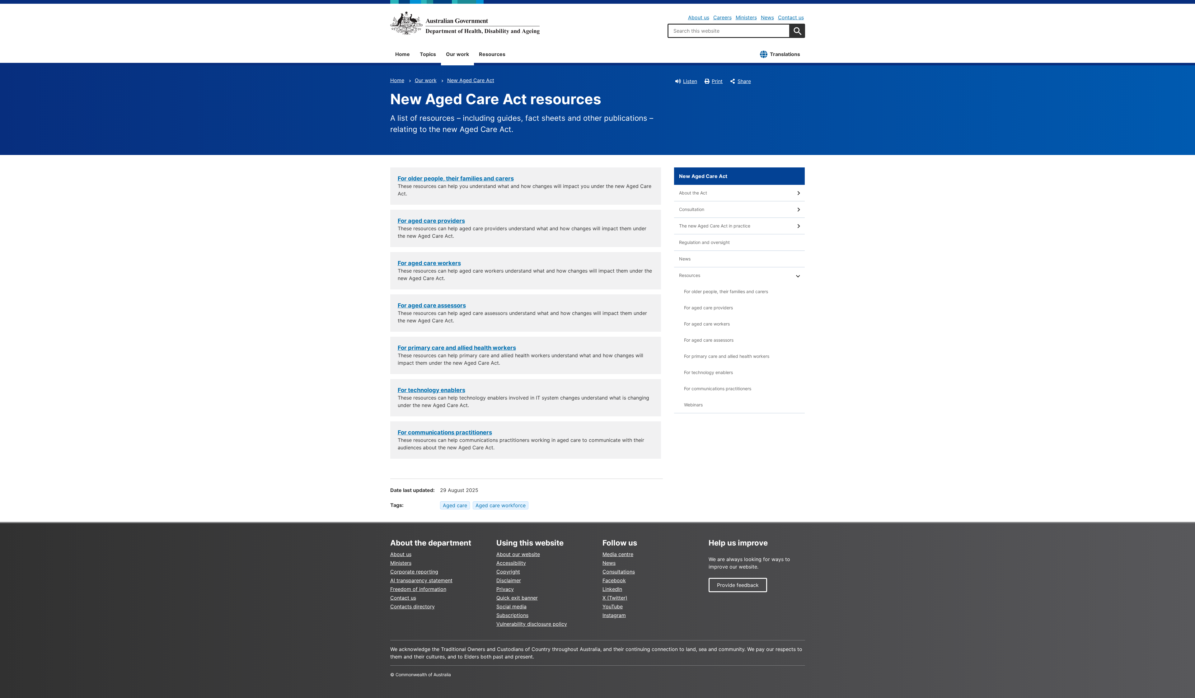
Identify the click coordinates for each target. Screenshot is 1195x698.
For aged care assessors (432, 305)
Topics (428, 54)
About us (698, 17)
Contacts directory (412, 606)
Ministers (746, 17)
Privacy (505, 589)
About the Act (693, 192)
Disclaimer (508, 580)
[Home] (465, 23)
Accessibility (511, 563)
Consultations (618, 572)
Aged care (455, 505)
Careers (722, 17)
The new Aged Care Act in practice (714, 225)
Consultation (691, 209)
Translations (785, 54)
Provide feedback (738, 585)
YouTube (612, 606)
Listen (690, 81)
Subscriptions (512, 615)
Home (402, 54)
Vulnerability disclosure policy (531, 624)
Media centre (617, 554)
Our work (457, 54)
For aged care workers (429, 263)
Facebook (614, 580)
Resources (492, 54)
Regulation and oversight (704, 242)
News (767, 17)
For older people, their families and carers (456, 178)
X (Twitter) (614, 598)
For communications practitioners (445, 432)
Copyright (508, 572)
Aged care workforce (501, 505)
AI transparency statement (421, 580)
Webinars (693, 404)
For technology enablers (431, 389)
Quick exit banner (517, 598)
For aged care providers (431, 220)
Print (717, 81)
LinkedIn (612, 589)
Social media (511, 606)
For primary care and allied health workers (457, 347)
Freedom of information (418, 589)
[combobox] (729, 31)
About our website (518, 554)
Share (744, 81)
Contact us (791, 17)
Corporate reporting (414, 572)
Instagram (614, 615)
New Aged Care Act (470, 80)
